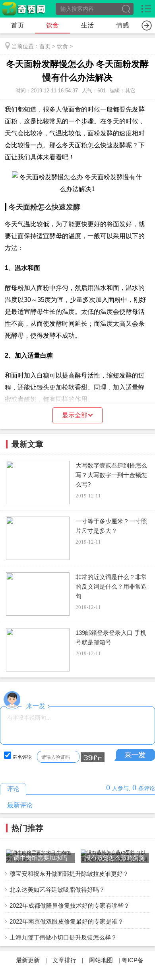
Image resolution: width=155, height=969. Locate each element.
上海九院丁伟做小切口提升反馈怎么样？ (63, 937)
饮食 (52, 25)
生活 (87, 25)
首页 (17, 25)
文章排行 (64, 960)
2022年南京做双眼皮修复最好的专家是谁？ (67, 921)
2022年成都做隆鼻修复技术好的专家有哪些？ (70, 905)
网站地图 (101, 960)
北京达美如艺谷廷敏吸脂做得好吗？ (57, 889)
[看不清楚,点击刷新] (93, 757)
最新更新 (28, 960)
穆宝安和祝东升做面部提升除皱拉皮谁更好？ (69, 873)
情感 (122, 25)
